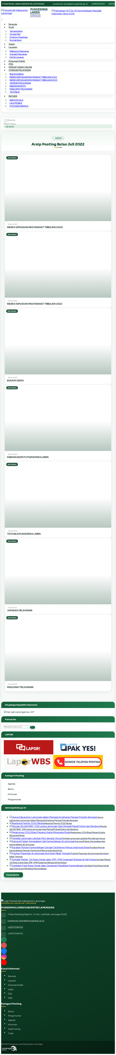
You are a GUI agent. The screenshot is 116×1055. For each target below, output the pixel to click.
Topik (10, 1033)
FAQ (10, 993)
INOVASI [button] (13, 96)
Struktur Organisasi (19, 37)
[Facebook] (58, 951)
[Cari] (32, 727)
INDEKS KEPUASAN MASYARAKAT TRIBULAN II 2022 (33, 80)
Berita (11, 789)
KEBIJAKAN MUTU (18, 86)
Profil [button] (11, 27)
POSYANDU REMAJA (19, 106)
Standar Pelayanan (18, 54)
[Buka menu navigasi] (2, 19)
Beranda (13, 24)
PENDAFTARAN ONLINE (20, 67)
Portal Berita (12, 875)
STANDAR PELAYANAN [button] (20, 70)
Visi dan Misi (15, 34)
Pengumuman (14, 799)
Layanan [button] (13, 47)
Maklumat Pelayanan (19, 51)
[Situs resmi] (58, 939)
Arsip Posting (9, 124)
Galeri (12, 44)
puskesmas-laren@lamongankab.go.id (70, 4)
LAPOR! (111, 4)
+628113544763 (98, 4)
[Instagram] (58, 957)
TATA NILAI (15, 92)
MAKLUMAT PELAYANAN (21, 89)
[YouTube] (58, 962)
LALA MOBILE (16, 103)
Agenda (11, 783)
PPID (11, 64)
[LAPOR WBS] (28, 768)
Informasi (12, 794)
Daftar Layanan (17, 57)
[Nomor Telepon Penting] (78, 768)
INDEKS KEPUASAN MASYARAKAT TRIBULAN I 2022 (33, 77)
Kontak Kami (16, 40)
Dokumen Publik (17, 61)
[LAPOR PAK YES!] (78, 753)
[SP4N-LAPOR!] (28, 753)
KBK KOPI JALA (16, 100)
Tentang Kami (16, 31)
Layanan (12, 980)
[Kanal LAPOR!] (58, 945)
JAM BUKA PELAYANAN (20, 83)
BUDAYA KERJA (17, 74)
